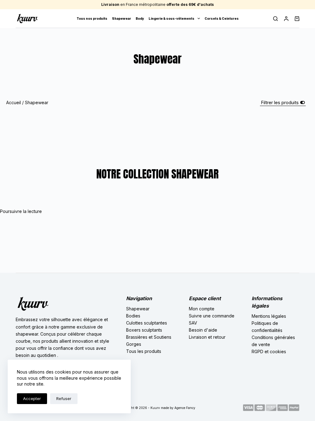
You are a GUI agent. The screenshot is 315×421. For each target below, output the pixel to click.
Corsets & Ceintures (222, 18)
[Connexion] (286, 18)
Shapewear (121, 18)
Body (140, 18)
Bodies (133, 315)
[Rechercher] (275, 18)
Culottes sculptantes (146, 322)
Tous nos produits (92, 18)
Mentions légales (269, 316)
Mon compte (201, 308)
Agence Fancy (184, 408)
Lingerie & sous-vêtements (171, 18)
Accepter (32, 398)
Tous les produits (143, 351)
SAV (193, 322)
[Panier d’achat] (297, 18)
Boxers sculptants (144, 330)
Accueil (13, 102)
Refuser (63, 398)
